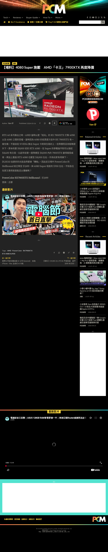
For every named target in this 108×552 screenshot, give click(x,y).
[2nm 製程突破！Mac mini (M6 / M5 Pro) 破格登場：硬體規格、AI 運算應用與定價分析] (93, 147)
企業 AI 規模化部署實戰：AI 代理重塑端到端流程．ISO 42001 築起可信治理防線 (93, 220)
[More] (54, 123)
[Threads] (95, 17)
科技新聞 (6, 63)
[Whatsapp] (98, 17)
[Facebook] (87, 17)
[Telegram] (49, 123)
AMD (9, 251)
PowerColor (17, 251)
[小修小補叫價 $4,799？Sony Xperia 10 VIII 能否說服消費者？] (93, 277)
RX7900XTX (27, 251)
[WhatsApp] (45, 123)
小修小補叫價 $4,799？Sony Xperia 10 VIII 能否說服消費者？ (92, 290)
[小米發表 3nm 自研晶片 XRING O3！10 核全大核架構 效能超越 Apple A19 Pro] (93, 178)
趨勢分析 (83, 226)
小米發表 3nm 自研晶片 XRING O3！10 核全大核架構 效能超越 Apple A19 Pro (92, 191)
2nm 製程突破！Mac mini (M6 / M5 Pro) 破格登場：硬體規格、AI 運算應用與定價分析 (93, 160)
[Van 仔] (93, 114)
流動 (81, 296)
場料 (14, 63)
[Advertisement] (54, 40)
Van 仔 (11, 123)
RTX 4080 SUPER (8, 254)
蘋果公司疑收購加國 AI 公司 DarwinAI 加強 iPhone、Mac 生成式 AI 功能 (18, 262)
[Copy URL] (69, 252)
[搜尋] (103, 22)
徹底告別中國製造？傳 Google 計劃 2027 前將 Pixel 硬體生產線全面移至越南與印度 (93, 206)
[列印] (73, 252)
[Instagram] (90, 17)
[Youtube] (93, 17)
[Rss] (104, 17)
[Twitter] (101, 17)
